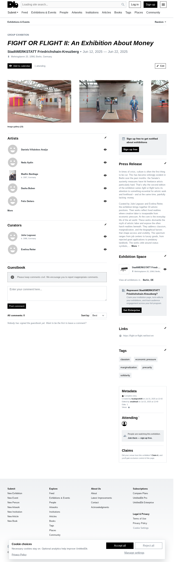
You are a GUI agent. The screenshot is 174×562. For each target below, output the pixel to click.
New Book (12, 521)
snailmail (134, 402)
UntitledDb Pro (140, 498)
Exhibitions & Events (43, 12)
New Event (12, 498)
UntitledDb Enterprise (143, 502)
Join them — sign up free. (140, 438)
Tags (128, 12)
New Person (13, 502)
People (64, 12)
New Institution (14, 512)
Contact (95, 502)
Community (153, 12)
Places (139, 12)
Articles (106, 12)
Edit (160, 66)
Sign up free (130, 149)
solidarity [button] (125, 375)
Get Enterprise (131, 310)
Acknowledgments (100, 507)
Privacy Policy (140, 523)
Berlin (146, 280)
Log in (135, 4)
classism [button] (125, 359)
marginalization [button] (128, 367)
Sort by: (85, 315)
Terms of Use (139, 518)
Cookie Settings (141, 528)
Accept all (120, 545)
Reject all (148, 545)
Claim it (155, 455)
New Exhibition (14, 493)
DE (152, 280)
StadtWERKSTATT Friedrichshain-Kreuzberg (43, 51)
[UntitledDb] (12, 4)
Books (118, 12)
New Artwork (13, 507)
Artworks (77, 12)
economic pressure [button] (145, 359)
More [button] (10, 210)
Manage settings (134, 552)
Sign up (150, 4)
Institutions (92, 12)
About (94, 493)
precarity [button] (147, 367)
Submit (12, 12)
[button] (39, 101)
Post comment (16, 306)
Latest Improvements (101, 498)
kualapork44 (137, 399)
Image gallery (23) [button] (15, 127)
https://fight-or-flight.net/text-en (138, 335)
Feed (25, 12)
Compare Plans (140, 493)
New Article (13, 516)
